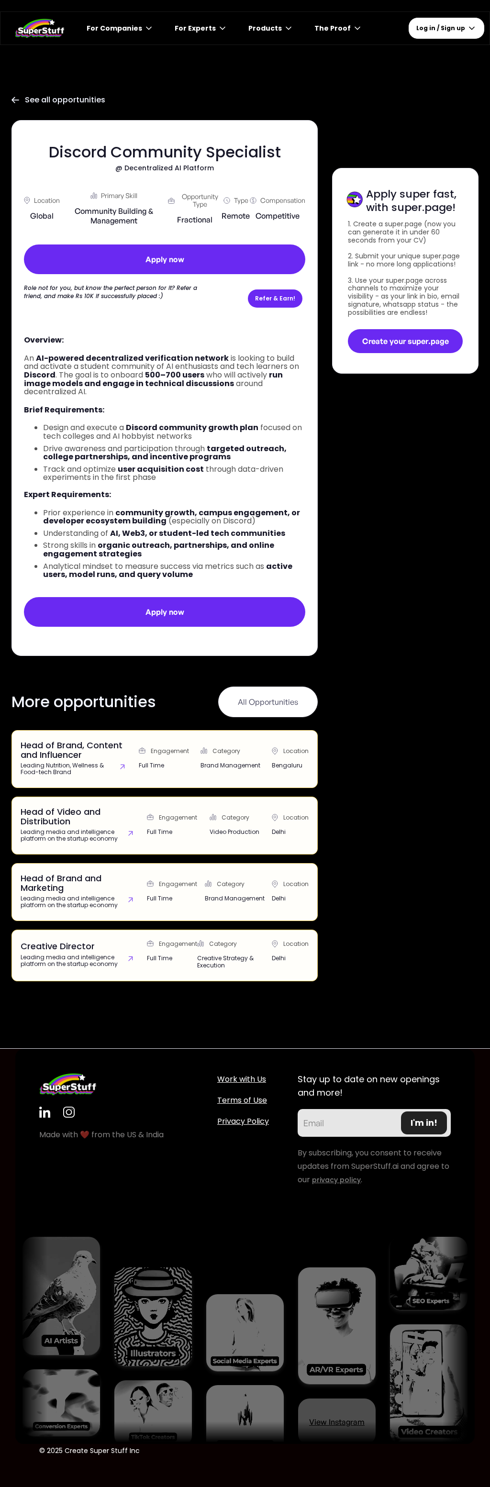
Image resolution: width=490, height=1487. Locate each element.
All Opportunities (268, 702)
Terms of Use (242, 1100)
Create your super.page (405, 341)
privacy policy (336, 1180)
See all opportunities (58, 99)
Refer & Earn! (275, 298)
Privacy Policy (243, 1121)
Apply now (164, 259)
